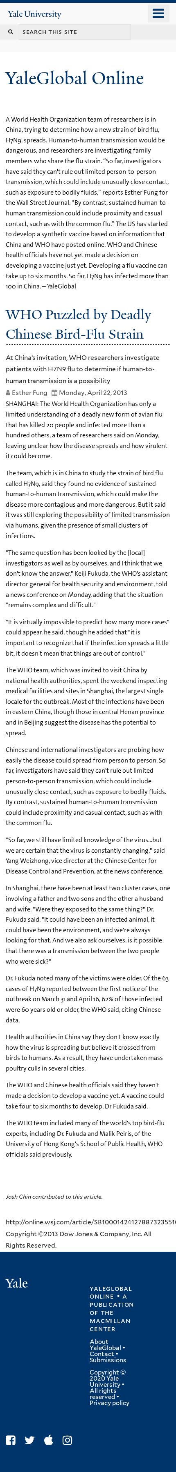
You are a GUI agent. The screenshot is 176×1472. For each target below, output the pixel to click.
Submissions (108, 1360)
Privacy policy (109, 1403)
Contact (102, 1354)
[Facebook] (12, 1440)
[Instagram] (69, 1440)
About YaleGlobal (105, 1345)
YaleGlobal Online (74, 78)
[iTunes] (50, 1440)
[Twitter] (32, 1440)
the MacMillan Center (110, 1320)
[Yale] (17, 1284)
